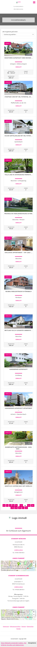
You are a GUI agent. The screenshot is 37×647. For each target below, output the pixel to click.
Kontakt (18, 629)
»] (26, 508)
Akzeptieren (32, 643)
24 (20, 508)
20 (32, 505)
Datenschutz (30, 626)
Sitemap (23, 626)
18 (25, 505)
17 (21, 505)
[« (4, 505)
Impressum (6, 626)
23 (16, 508)
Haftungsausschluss (15, 626)
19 (29, 505)
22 (12, 508)
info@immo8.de (19, 9)
